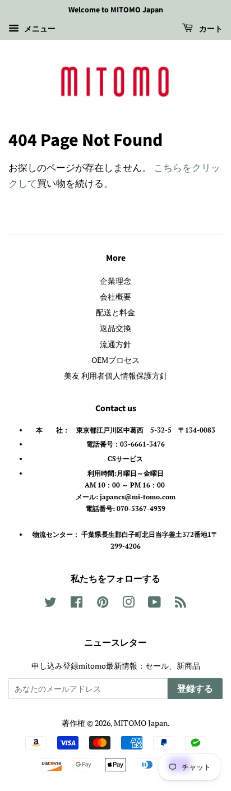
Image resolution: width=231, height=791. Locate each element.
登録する (195, 689)
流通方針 (115, 344)
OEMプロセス (115, 360)
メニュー (39, 28)
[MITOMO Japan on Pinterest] (102, 604)
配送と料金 (115, 312)
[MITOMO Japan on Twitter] (50, 604)
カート (210, 29)
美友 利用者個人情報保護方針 (116, 375)
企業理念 (115, 280)
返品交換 (115, 328)
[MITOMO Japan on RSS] (180, 604)
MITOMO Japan (141, 723)
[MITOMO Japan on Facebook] (76, 604)
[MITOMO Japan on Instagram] (128, 604)
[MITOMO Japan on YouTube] (154, 604)
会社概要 (115, 296)
